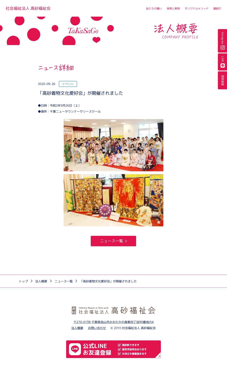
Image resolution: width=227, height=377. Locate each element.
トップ (23, 281)
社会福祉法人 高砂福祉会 (28, 8)
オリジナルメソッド (197, 8)
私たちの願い (154, 8)
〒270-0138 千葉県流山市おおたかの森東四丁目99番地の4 (113, 322)
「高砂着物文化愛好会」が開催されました (108, 281)
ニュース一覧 (111, 240)
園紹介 (217, 8)
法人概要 (41, 281)
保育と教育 (173, 8)
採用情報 (222, 80)
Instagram (222, 38)
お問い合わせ (97, 328)
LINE (222, 59)
